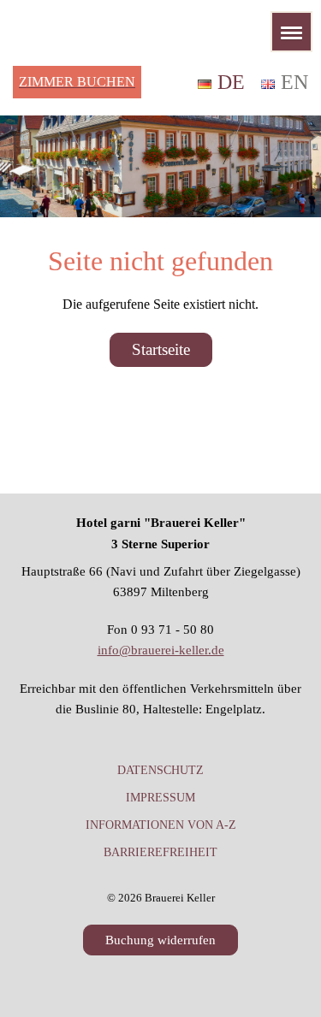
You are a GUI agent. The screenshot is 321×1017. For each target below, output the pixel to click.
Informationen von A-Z (161, 825)
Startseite (161, 349)
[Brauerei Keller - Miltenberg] (90, 35)
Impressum (160, 797)
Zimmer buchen (77, 81)
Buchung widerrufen (160, 939)
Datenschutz (160, 770)
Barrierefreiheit (160, 852)
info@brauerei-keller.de (161, 649)
